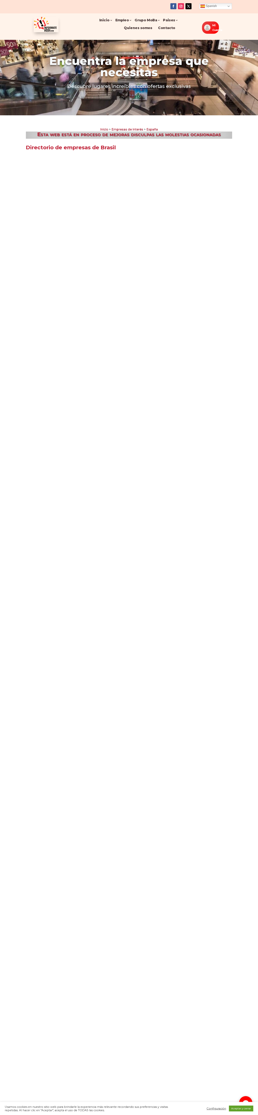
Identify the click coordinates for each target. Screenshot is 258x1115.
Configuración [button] (216, 1108)
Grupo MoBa (146, 20)
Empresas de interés (127, 129)
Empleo (122, 20)
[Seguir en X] (188, 6)
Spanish (211, 6)
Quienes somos (138, 28)
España (152, 129)
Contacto (166, 28)
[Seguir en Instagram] (181, 6)
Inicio (104, 20)
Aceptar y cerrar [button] (241, 1108)
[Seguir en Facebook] (173, 6)
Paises (169, 20)
